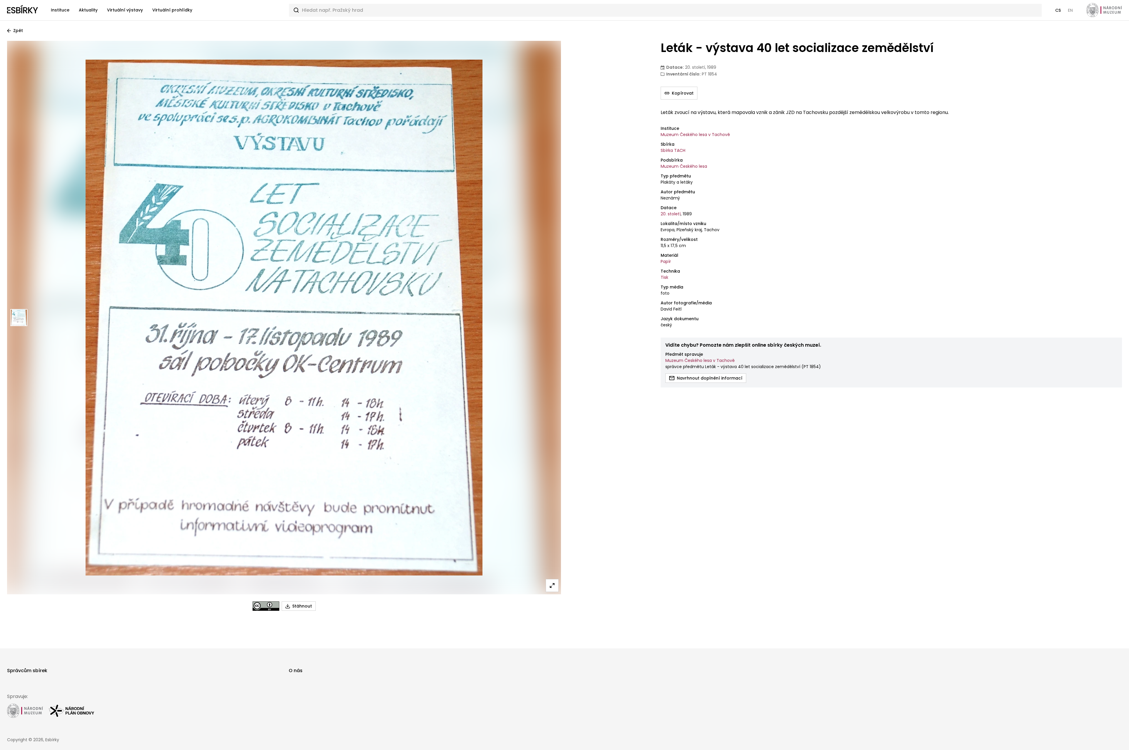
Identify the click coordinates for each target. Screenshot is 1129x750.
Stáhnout (302, 606)
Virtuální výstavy (125, 10)
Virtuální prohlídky (172, 10)
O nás (296, 670)
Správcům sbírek (27, 670)
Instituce (60, 10)
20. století (671, 214)
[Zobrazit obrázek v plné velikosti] (552, 585)
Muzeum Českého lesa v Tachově (695, 134)
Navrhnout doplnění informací (709, 378)
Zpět (18, 30)
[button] (1058, 10)
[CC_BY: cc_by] (266, 606)
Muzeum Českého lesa (684, 166)
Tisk (664, 277)
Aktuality (88, 10)
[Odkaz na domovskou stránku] (22, 10)
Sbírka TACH (673, 150)
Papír (666, 261)
